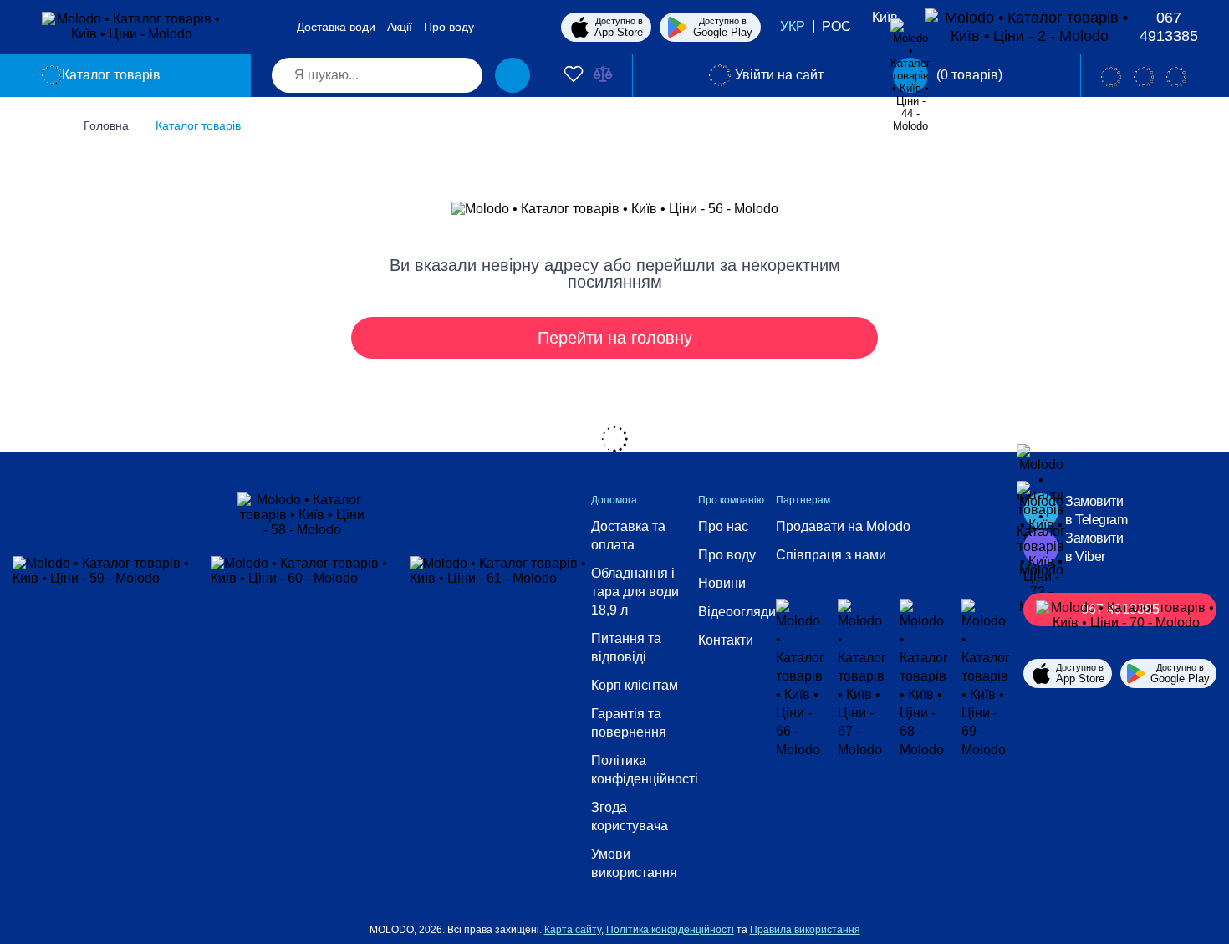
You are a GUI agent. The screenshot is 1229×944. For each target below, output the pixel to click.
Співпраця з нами (831, 555)
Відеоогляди (737, 612)
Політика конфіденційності (644, 769)
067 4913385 (1169, 26)
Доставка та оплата (628, 535)
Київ (885, 17)
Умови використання (634, 863)
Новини (722, 583)
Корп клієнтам (634, 685)
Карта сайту (572, 930)
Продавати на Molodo (843, 526)
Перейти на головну (615, 338)
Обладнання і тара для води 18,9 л (635, 591)
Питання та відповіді (626, 647)
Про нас (723, 526)
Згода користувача (629, 816)
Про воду (449, 26)
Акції (399, 26)
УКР (792, 26)
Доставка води (336, 26)
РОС (836, 26)
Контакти (725, 640)
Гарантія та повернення (628, 723)
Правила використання (805, 930)
